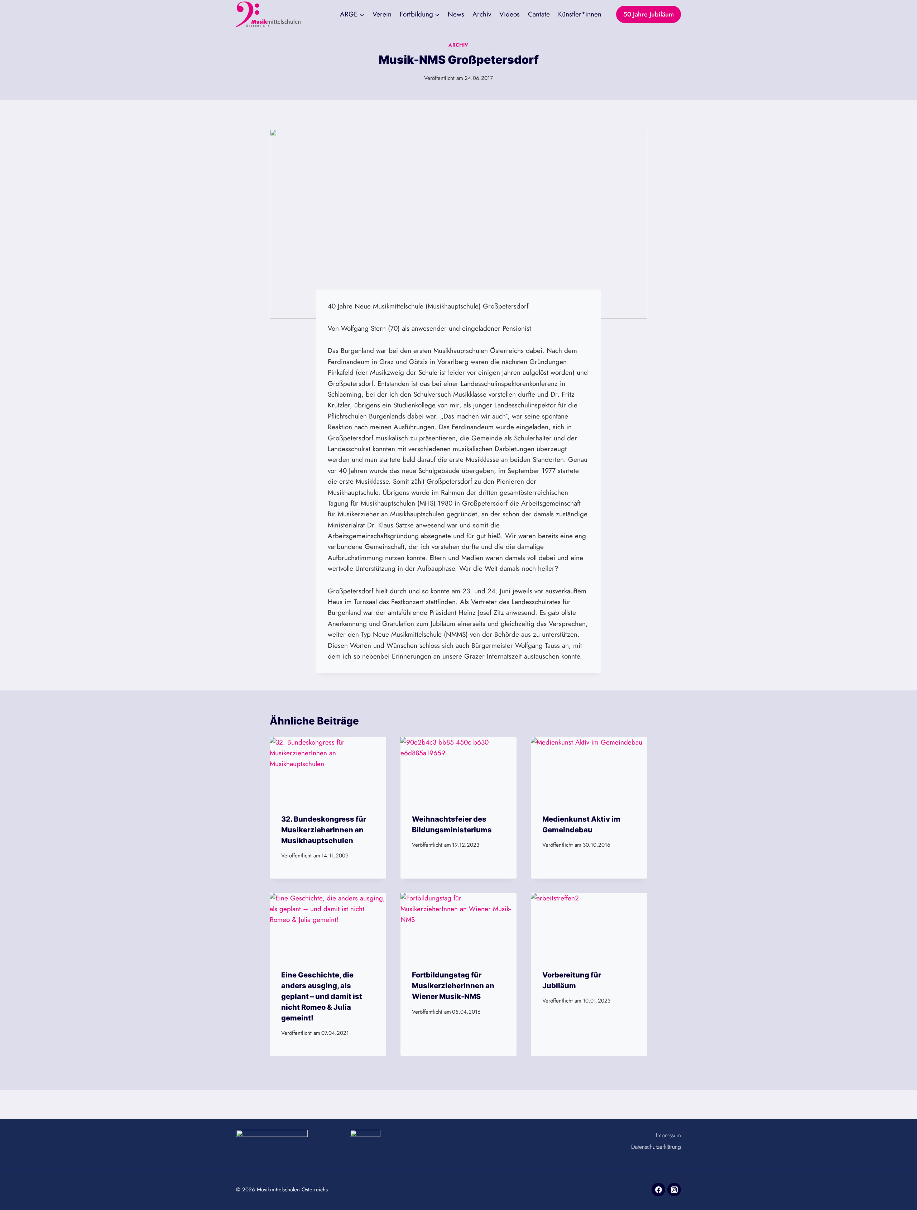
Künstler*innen (579, 14)
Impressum (668, 1135)
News (456, 14)
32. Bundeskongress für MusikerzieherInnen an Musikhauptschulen (323, 830)
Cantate (539, 14)
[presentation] (328, 770)
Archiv (481, 14)
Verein (382, 14)
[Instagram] (674, 1189)
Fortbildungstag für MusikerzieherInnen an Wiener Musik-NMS (453, 986)
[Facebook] (658, 1189)
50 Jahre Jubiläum (648, 14)
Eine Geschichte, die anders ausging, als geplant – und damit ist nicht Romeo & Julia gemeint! (321, 996)
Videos (509, 14)
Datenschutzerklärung (656, 1147)
